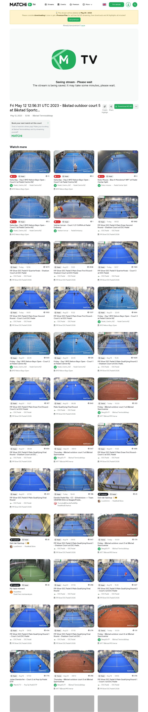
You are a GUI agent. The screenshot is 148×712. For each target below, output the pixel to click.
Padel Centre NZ (36, 185)
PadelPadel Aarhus (64, 506)
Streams (51, 4)
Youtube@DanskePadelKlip (68, 503)
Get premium (74, 20)
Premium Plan (62, 15)
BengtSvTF (106, 412)
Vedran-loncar (63, 231)
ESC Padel (105, 231)
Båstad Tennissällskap (121, 412)
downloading (39, 15)
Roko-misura (106, 185)
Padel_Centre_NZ (20, 185)
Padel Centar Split (120, 185)
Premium (76, 4)
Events (63, 4)
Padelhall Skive (118, 501)
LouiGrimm (106, 501)
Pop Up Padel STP (30, 685)
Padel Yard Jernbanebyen (23, 594)
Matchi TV (17, 685)
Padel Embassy (76, 231)
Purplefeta (17, 592)
